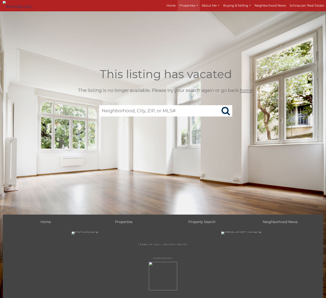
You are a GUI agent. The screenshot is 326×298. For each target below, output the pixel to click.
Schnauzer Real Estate (307, 5)
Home (171, 5)
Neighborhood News (270, 5)
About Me (211, 7)
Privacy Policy (176, 244)
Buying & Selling (237, 7)
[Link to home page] (19, 5)
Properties (189, 7)
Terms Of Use (149, 244)
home (246, 90)
